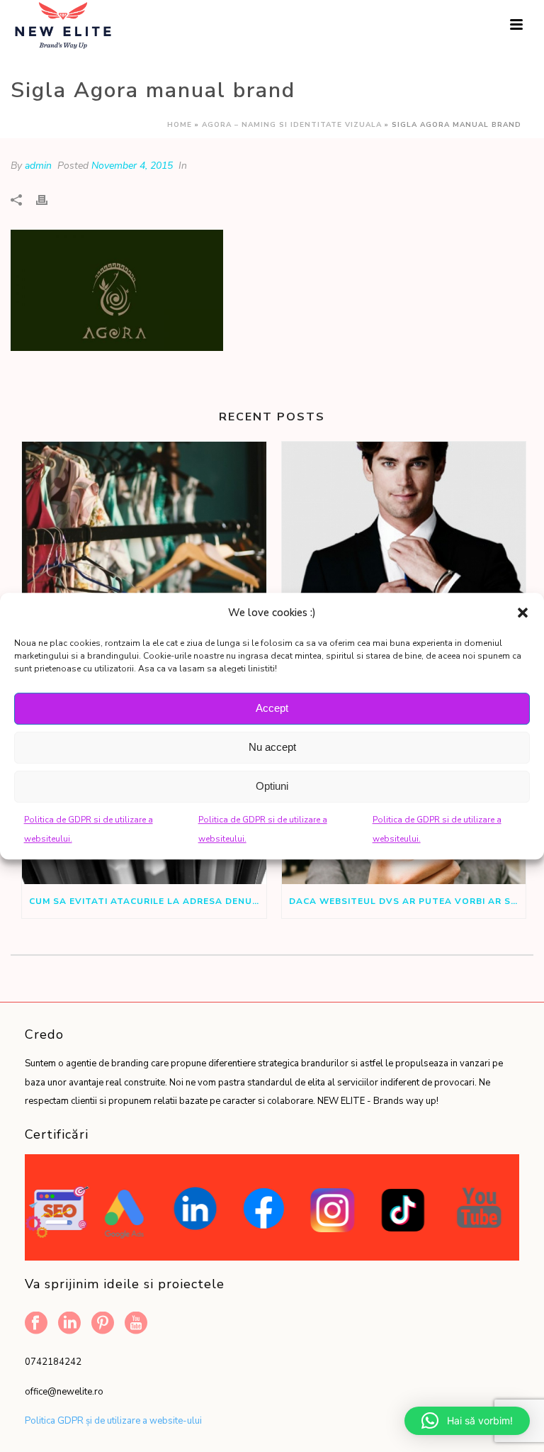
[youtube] (136, 1324)
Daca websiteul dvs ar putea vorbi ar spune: (407, 901)
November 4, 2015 (132, 165)
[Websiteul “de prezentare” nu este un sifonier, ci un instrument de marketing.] (144, 540)
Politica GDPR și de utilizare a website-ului (113, 1420)
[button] (523, 612)
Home (179, 125)
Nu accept (272, 747)
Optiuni (272, 786)
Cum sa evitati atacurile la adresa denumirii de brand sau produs (147, 901)
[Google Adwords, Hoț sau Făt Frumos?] (404, 540)
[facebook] (36, 1324)
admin (38, 165)
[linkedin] (69, 1324)
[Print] (49, 199)
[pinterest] (102, 1324)
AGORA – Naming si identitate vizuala (292, 125)
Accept (272, 708)
